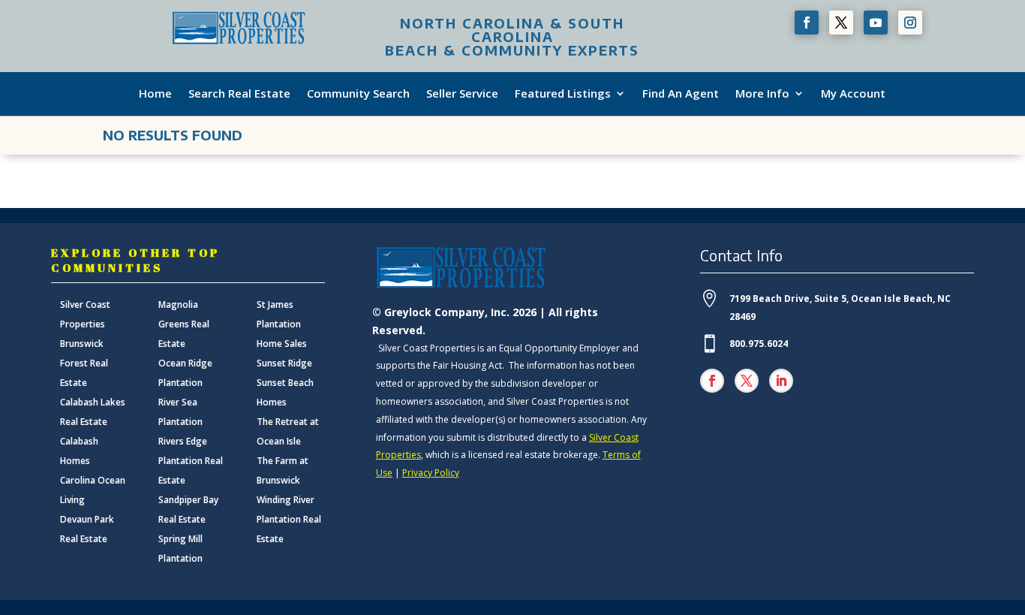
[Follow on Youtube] (876, 23)
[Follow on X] (841, 23)
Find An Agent (680, 94)
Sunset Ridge (284, 363)
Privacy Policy (430, 472)
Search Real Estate (239, 94)
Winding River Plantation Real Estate (289, 519)
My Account (853, 94)
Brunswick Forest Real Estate (84, 363)
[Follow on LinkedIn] (781, 381)
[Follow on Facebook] (807, 23)
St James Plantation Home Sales (282, 324)
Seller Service (462, 94)
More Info (762, 94)
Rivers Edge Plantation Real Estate (190, 461)
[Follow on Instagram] (910, 23)
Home (155, 94)
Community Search (358, 94)
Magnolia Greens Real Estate (183, 324)
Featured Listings (563, 94)
